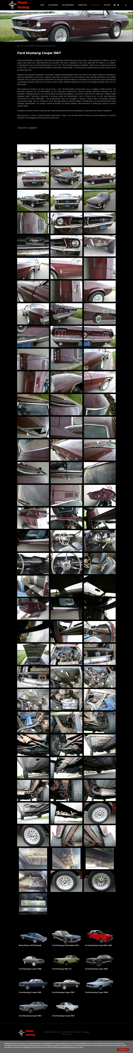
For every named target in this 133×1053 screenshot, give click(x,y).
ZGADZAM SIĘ (123, 1049)
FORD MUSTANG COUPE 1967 (46, 46)
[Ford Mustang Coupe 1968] (33, 961)
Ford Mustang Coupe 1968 (30, 969)
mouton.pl (67, 1034)
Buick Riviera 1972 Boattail (30, 945)
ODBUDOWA (82, 5)
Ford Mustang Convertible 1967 (65, 945)
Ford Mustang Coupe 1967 (63, 992)
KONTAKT (107, 5)
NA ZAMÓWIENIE (68, 5)
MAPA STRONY (67, 1032)
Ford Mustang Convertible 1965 (98, 945)
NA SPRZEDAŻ (53, 5)
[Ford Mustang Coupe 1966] (99, 961)
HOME (42, 5)
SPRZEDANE (95, 5)
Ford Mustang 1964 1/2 (61, 969)
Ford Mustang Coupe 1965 (30, 992)
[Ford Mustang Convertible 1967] (66, 937)
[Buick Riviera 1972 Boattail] (33, 937)
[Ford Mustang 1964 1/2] (66, 961)
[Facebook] (125, 5)
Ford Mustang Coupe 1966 (96, 969)
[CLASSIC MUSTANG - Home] (19, 5)
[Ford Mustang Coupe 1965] (33, 984)
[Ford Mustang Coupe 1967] (66, 984)
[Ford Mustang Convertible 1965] (99, 937)
